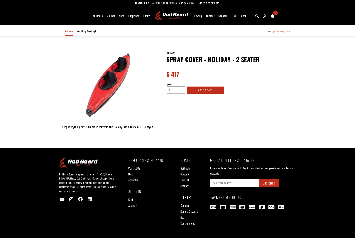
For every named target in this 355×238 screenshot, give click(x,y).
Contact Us (134, 168)
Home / (270, 31)
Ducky (146, 16)
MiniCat (110, 16)
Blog (130, 174)
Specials (185, 205)
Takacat (210, 16)
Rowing (198, 16)
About (244, 16)
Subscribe (269, 183)
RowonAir (185, 174)
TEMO (234, 16)
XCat (121, 16)
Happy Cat (133, 16)
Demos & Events (189, 211)
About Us (133, 180)
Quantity (170, 84)
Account (132, 205)
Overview (69, 31)
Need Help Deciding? (86, 31)
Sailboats (185, 168)
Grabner (222, 16)
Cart (130, 199)
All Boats (98, 16)
